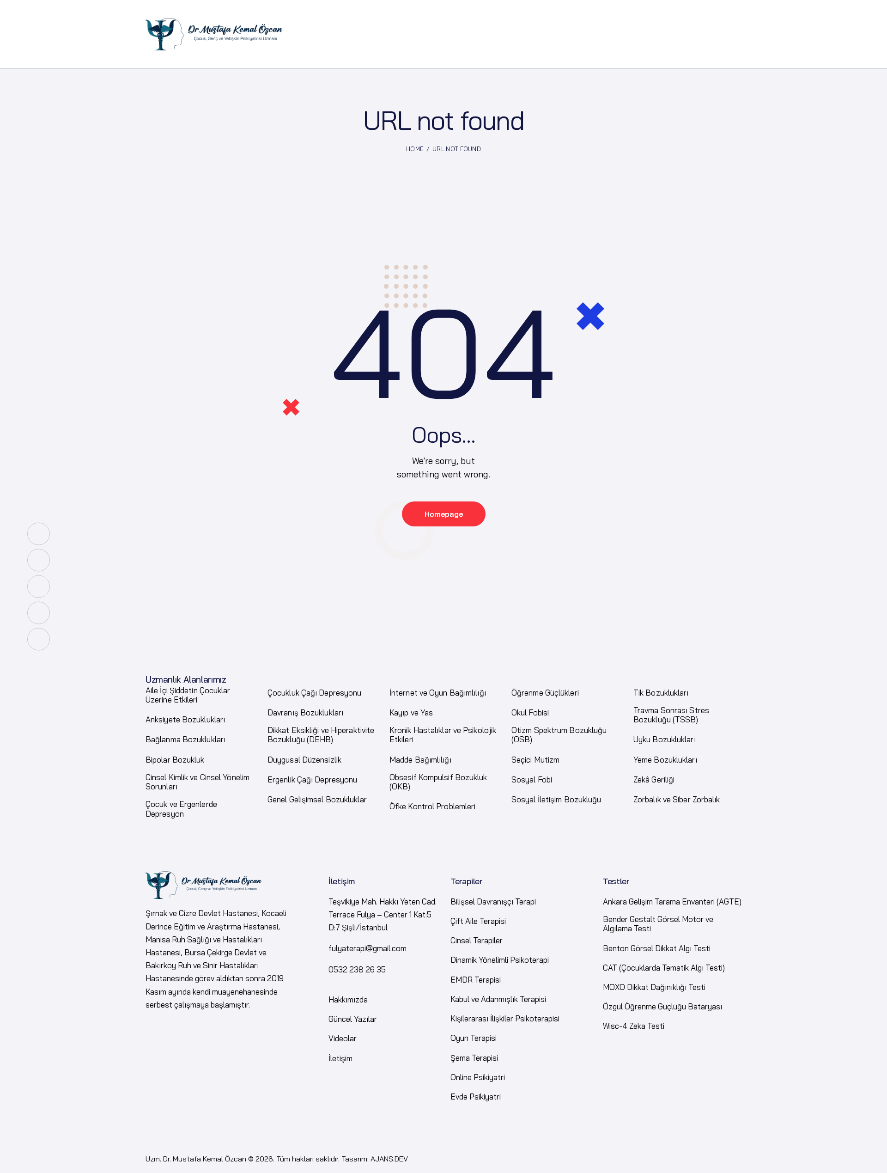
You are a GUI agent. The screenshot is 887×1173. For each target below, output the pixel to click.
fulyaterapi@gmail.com (367, 948)
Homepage (444, 514)
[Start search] (734, 52)
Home (415, 149)
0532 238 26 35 (357, 969)
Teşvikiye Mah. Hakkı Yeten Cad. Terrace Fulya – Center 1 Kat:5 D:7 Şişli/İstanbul (382, 914)
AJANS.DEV (389, 1158)
